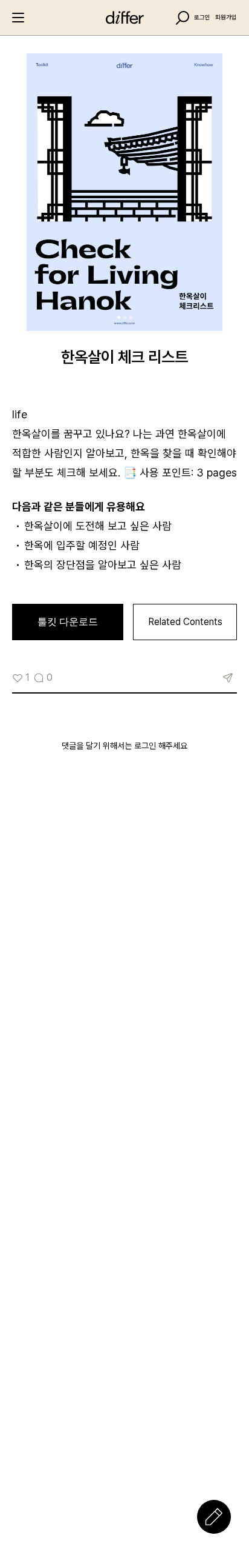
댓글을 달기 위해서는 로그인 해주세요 (124, 746)
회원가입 (226, 18)
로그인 (202, 18)
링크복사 (227, 677)
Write (214, 1517)
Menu (18, 18)
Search (182, 18)
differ (124, 17)
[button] (118, 317)
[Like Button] (17, 677)
